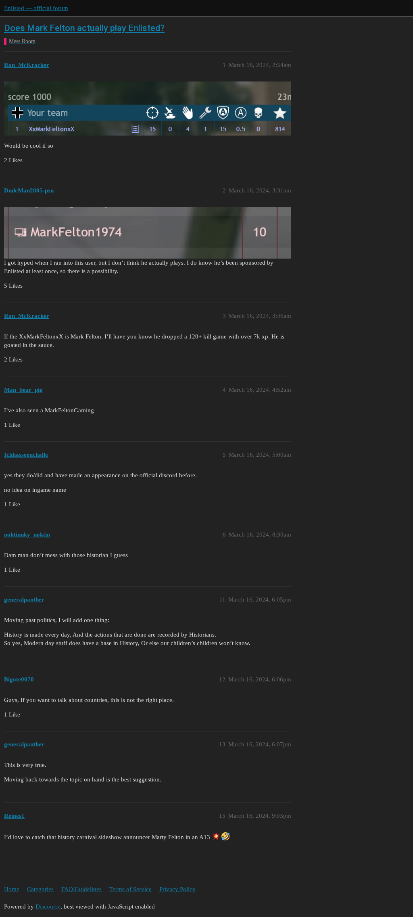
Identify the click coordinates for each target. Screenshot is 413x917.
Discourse (47, 906)
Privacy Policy (177, 889)
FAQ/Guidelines (81, 889)
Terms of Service (130, 889)
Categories (40, 889)
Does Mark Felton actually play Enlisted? (84, 28)
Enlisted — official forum (36, 8)
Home (11, 889)
